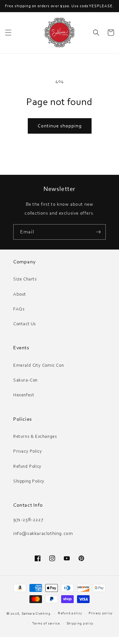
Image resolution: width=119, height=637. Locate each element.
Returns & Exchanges (35, 436)
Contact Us (24, 323)
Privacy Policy (27, 451)
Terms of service (46, 623)
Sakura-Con (25, 380)
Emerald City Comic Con (38, 365)
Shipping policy (80, 623)
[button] (8, 32)
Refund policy (70, 613)
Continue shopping (60, 126)
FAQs (18, 308)
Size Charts (25, 278)
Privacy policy (101, 613)
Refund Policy (27, 466)
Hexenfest (23, 394)
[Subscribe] (98, 232)
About (19, 294)
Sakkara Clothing (36, 613)
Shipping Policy (29, 481)
